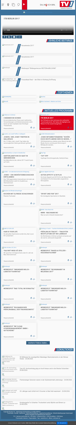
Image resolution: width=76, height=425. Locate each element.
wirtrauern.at (56, 418)
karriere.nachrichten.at (23, 416)
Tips (38, 418)
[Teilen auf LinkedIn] (9, 36)
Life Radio (33, 416)
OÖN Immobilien (51, 416)
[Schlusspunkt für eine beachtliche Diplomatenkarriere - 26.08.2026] (38, 348)
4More (50, 418)
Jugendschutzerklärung (45, 413)
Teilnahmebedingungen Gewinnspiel (63, 413)
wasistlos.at (44, 418)
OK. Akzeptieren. (62, 423)
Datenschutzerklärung (32, 413)
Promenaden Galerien (22, 418)
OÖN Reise (60, 416)
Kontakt (16, 413)
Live (24, 5)
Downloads (10, 413)
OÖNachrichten (41, 416)
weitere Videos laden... (38, 343)
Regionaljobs (32, 418)
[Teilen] (14, 36)
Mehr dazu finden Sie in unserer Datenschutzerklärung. (41, 423)
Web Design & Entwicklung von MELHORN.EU (28, 411)
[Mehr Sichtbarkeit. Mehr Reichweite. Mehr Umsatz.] (38, 12)
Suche (19, 5)
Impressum (22, 413)
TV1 (14, 416)
